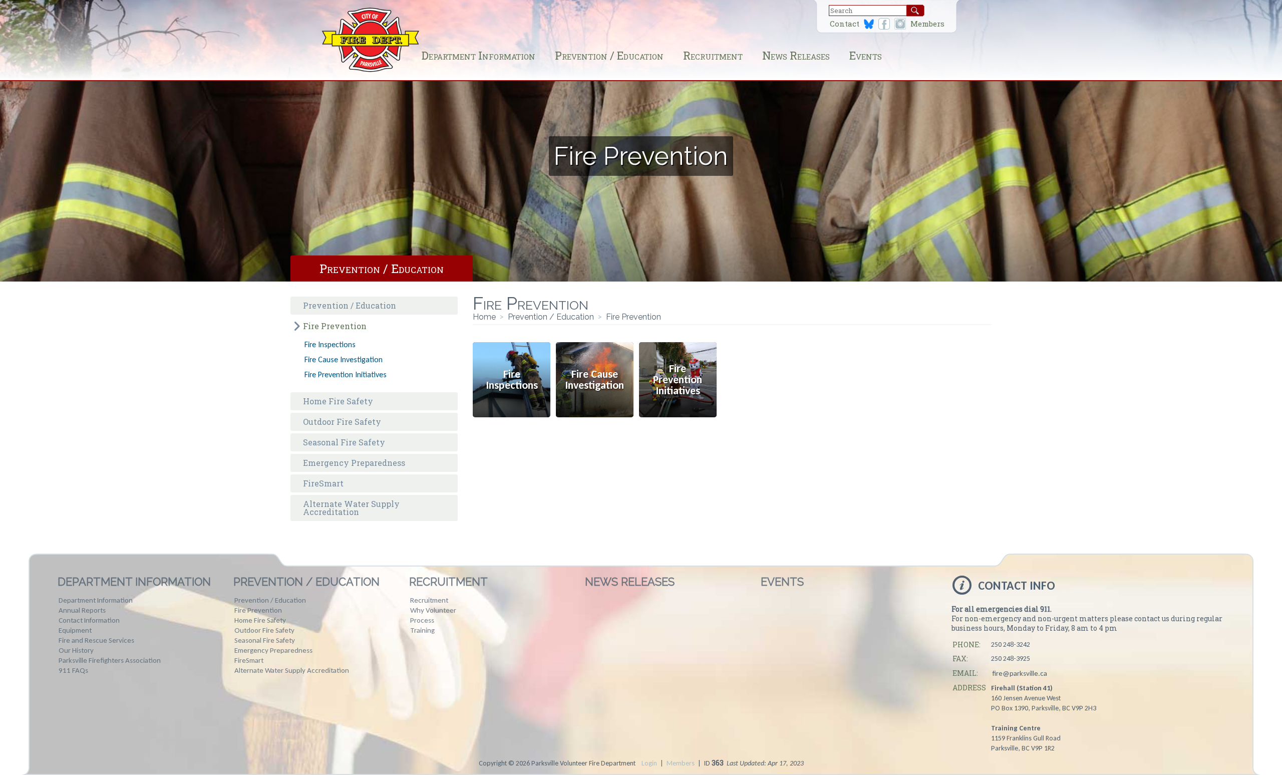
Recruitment (713, 55)
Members (927, 24)
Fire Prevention (335, 326)
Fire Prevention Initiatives (345, 374)
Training (422, 630)
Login (649, 763)
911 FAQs (73, 670)
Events (865, 55)
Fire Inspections (330, 344)
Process (422, 620)
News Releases (796, 55)
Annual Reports (82, 610)
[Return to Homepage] (370, 71)
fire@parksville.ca (1019, 673)
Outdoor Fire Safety (342, 421)
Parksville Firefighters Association (110, 660)
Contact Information (89, 620)
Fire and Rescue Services (96, 640)
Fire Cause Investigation (343, 359)
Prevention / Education (609, 55)
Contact (844, 24)
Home (484, 317)
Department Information (478, 55)
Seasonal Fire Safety (344, 442)
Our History (76, 650)
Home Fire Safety (338, 401)
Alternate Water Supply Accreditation (351, 507)
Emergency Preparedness (354, 462)
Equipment (75, 630)
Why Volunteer (433, 610)
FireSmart (323, 483)
